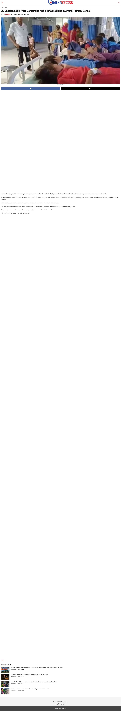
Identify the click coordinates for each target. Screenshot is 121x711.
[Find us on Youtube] (62, 704)
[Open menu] (2, 2)
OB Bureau (7, 14)
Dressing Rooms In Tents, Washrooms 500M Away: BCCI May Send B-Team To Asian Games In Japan (37, 667)
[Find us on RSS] (64, 704)
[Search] (119, 2)
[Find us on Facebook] (55, 704)
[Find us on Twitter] (58, 704)
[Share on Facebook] (30, 88)
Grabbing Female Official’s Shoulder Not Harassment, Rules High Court (29, 674)
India (6, 7)
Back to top (60, 699)
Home (2, 7)
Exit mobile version (61, 709)
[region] (15, 103)
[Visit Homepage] (60, 2)
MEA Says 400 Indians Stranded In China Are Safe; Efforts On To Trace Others (31, 689)
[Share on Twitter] (90, 88)
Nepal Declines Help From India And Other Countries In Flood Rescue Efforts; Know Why (33, 682)
